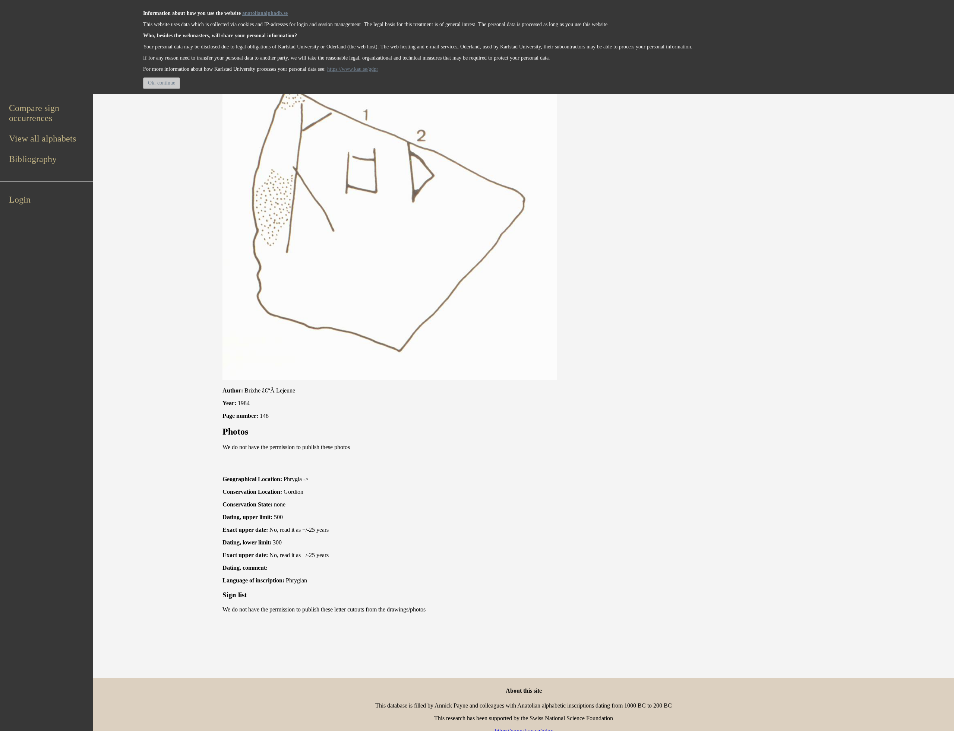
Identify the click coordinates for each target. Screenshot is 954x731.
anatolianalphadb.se (265, 13)
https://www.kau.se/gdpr (352, 69)
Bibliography (33, 159)
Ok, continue (161, 83)
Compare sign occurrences (34, 113)
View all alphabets (42, 138)
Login (20, 199)
